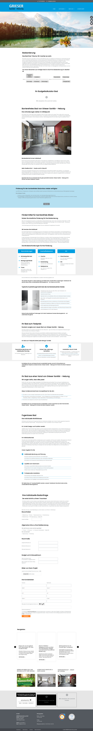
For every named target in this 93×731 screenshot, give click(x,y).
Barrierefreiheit (38, 729)
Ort (47, 593)
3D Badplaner (80, 9)
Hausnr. (48, 588)
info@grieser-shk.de (22, 723)
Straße (23, 588)
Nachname (49, 582)
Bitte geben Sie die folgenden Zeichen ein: (30, 604)
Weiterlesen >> (22, 657)
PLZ (22, 593)
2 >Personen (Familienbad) (38, 530)
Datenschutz (25, 729)
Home (54, 9)
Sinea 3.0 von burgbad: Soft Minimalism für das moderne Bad (26, 647)
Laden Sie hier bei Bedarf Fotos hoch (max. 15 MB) (31, 571)
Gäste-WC (40, 516)
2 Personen (30, 530)
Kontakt (31, 729)
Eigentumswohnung (37, 515)
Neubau (30, 515)
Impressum (18, 729)
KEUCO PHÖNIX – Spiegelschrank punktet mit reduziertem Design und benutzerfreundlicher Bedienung (47, 648)
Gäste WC (47, 530)
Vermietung (31, 533)
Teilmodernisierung (33, 516)
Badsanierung (25, 516)
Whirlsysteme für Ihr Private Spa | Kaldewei (66, 646)
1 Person (24, 530)
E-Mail (48, 598)
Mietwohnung (25, 515)
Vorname (23, 582)
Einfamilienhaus (46, 515)
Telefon (23, 598)
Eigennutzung (25, 533)
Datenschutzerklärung (26, 609)
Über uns (71, 9)
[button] (91, 17)
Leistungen (61, 9)
